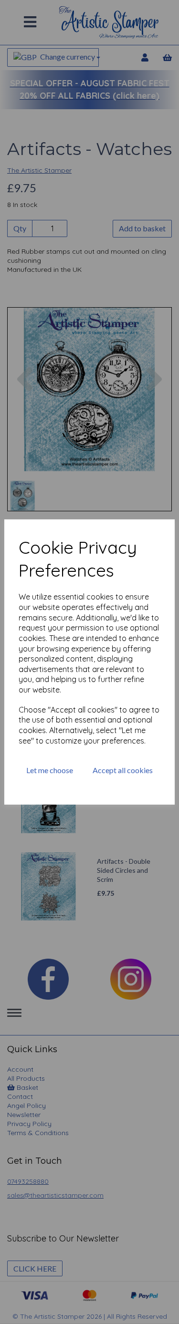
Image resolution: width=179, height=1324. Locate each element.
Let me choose (49, 770)
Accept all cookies (123, 770)
